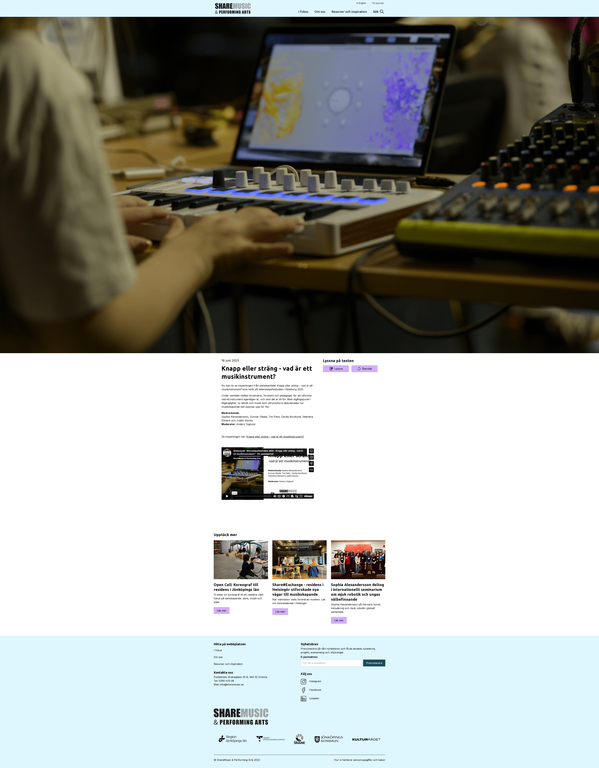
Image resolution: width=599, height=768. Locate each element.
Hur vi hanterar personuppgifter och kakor (359, 759)
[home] (233, 8)
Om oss (319, 11)
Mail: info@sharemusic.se (229, 684)
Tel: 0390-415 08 (224, 680)
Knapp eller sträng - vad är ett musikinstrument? (275, 436)
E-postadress (309, 656)
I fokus (303, 11)
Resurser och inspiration (349, 11)
